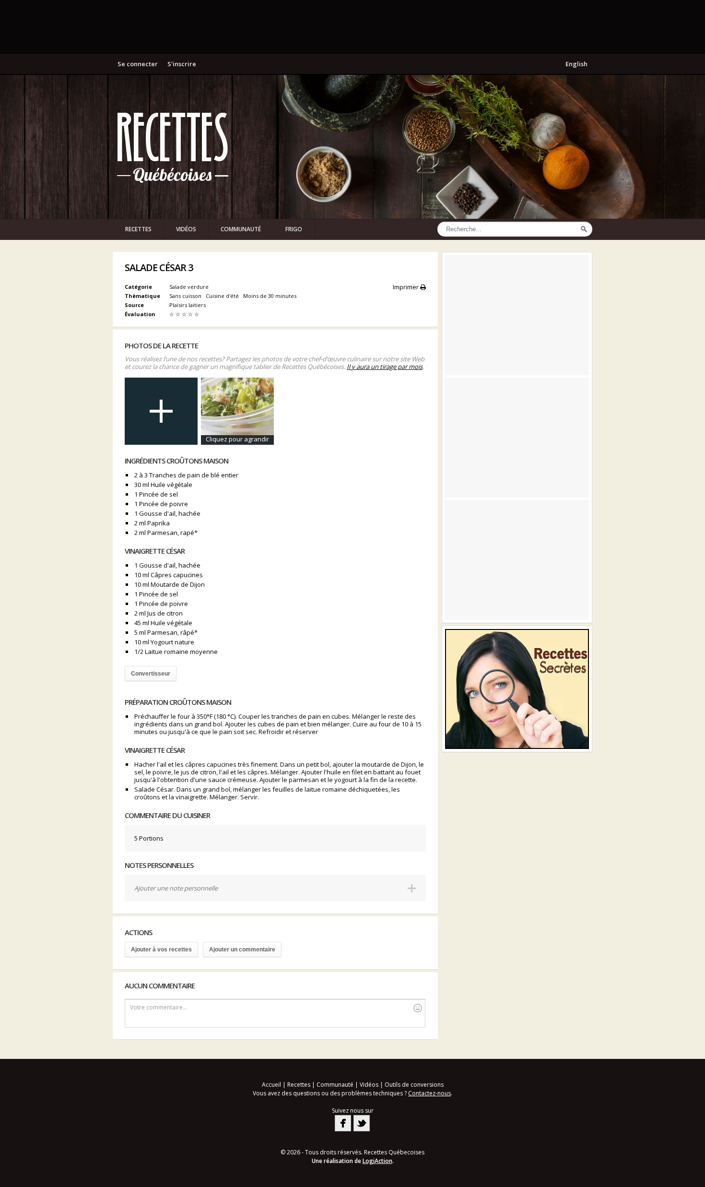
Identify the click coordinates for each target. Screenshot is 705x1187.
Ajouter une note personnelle (176, 888)
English (576, 63)
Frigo (293, 229)
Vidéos (186, 229)
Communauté (241, 229)
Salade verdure (189, 286)
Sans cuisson (186, 295)
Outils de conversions (414, 1084)
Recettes (138, 229)
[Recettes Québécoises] (173, 146)
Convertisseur (150, 673)
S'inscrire (181, 63)
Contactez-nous (429, 1093)
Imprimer (406, 287)
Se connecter (138, 63)
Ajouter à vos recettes (161, 949)
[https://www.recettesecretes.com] (517, 689)
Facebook (343, 1123)
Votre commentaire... (158, 1007)
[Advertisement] (352, 26)
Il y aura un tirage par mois (385, 366)
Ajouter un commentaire (242, 949)
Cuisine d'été (223, 295)
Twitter (361, 1123)
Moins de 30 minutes (270, 295)
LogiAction (377, 1161)
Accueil (271, 1084)
